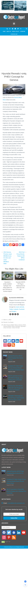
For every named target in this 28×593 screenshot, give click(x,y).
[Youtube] (20, 28)
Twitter (11, 309)
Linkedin (16, 309)
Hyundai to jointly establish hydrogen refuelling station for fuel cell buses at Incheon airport (7, 286)
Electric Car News (8, 322)
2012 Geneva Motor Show (10, 325)
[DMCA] (6, 542)
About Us (9, 31)
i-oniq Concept (15, 327)
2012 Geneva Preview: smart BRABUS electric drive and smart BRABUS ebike (8, 257)
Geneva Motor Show (9, 326)
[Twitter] (18, 28)
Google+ (14, 311)
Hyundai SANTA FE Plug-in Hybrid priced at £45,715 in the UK (20, 285)
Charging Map (14, 34)
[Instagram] (12, 28)
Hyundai (17, 326)
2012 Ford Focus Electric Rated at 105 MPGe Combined (20, 255)
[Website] (10, 314)
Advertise (22, 31)
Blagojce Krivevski (16, 297)
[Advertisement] (14, 55)
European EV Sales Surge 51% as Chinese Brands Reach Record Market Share (16, 367)
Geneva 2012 (22, 325)
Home (4, 31)
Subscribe (14, 518)
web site (21, 307)
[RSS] (7, 28)
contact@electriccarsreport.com (16, 503)
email (17, 307)
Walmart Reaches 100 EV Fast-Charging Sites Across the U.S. (15, 357)
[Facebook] (9, 28)
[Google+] (15, 314)
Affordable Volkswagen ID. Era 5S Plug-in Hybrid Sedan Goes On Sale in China (16, 397)
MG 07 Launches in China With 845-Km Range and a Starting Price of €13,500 (15, 377)
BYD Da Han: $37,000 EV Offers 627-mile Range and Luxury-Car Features (15, 387)
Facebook (21, 309)
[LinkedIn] (15, 28)
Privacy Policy (15, 31)
